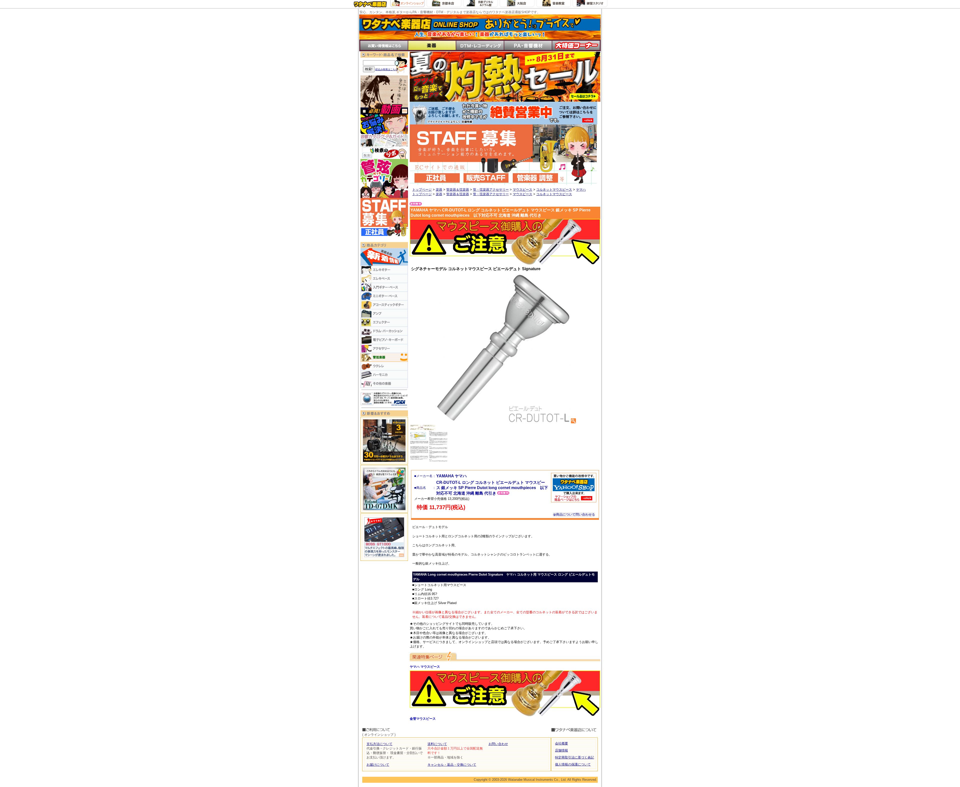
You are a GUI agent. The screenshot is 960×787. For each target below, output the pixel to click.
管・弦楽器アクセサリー (491, 189)
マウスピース (522, 189)
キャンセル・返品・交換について (452, 765)
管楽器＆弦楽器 (457, 189)
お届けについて (377, 765)
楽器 (439, 189)
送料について (437, 744)
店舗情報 (561, 750)
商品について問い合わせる (575, 514)
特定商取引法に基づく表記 (574, 757)
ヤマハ (581, 189)
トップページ (422, 189)
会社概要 (561, 743)
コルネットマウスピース (554, 189)
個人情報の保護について (573, 764)
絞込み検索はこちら (386, 69)
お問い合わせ (498, 744)
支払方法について (379, 744)
